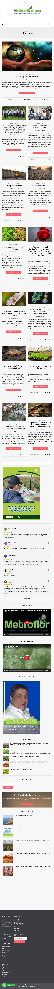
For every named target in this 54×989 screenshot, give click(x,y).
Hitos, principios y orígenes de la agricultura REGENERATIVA (24, 756)
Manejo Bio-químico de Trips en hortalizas (40, 367)
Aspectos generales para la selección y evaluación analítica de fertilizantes (40, 424)
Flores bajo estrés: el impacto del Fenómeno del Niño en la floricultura (27, 762)
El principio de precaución (27, 76)
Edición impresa (37, 24)
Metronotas (5, 966)
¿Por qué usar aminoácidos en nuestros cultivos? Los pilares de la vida (14, 313)
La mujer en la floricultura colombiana (5, 963)
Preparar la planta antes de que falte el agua (21, 769)
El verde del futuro (6, 950)
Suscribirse (45, 24)
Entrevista (4, 952)
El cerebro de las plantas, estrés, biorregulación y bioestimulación (40, 311)
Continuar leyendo (27, 92)
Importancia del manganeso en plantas (13, 248)
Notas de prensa (6, 970)
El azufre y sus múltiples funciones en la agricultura (14, 427)
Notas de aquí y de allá (13, 183)
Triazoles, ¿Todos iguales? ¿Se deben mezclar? (27, 828)
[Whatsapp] (4, 985)
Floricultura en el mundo (6, 956)
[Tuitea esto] (42, 99)
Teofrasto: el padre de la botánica (24, 815)
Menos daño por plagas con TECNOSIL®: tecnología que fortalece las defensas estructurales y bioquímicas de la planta (29, 744)
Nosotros (22, 24)
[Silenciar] (47, 634)
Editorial (16, 24)
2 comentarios (8, 454)
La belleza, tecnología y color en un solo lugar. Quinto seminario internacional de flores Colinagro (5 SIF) (14, 128)
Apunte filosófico (27, 74)
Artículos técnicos (40, 183)
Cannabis (4, 942)
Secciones (8, 24)
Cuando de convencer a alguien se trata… (40, 126)
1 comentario (7, 396)
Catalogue (17, 919)
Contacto (29, 24)
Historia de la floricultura (5, 959)
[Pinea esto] (47, 99)
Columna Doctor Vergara (6, 944)
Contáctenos (27, 804)
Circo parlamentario (13, 185)
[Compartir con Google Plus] (44, 99)
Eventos (4, 954)
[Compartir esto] (40, 99)
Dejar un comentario (27, 99)
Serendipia (4, 974)
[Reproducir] (4, 634)
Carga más (27, 598)
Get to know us (18, 927)
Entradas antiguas (27, 463)
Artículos (4, 938)
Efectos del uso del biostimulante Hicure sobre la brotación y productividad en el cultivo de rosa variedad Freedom (40, 251)
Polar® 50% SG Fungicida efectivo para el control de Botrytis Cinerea (33, 866)
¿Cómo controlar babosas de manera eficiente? (13, 367)
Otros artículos (14, 123)
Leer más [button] (6, 593)
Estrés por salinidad (40, 185)
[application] (27, 622)
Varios (3, 976)
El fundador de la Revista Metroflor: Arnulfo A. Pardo (19, 924)
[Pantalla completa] (49, 634)
